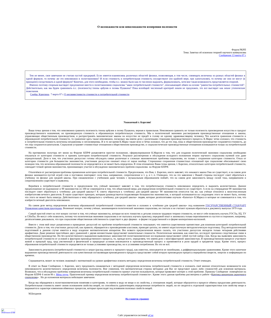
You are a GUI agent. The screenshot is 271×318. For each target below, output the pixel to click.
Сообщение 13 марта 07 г (232, 55)
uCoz (150, 315)
